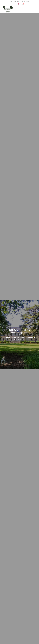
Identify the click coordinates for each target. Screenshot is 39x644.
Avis (11, 1)
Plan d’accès (17, 1)
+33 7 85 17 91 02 (25, 1)
